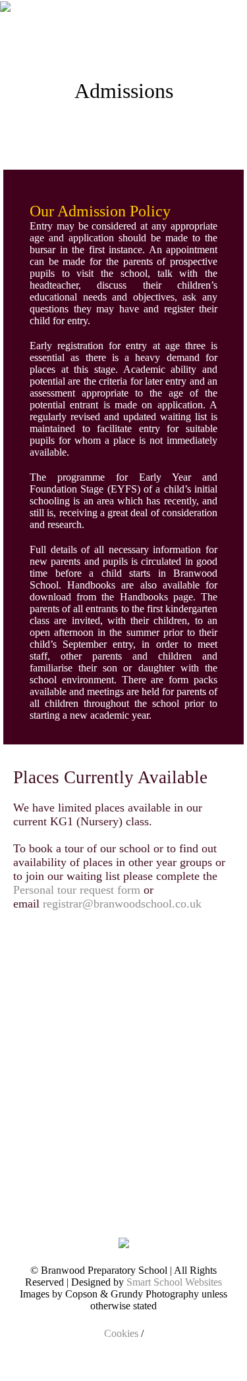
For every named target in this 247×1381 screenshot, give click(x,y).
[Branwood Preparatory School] (5, 33)
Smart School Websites (174, 1282)
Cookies (121, 1333)
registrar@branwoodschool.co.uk (124, 903)
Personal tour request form (76, 889)
